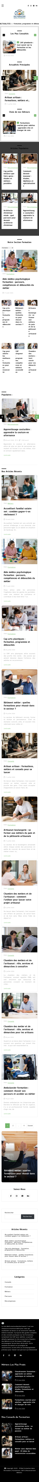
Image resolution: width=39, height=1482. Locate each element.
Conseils (12, 94)
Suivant (30, 1125)
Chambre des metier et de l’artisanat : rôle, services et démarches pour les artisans (18, 1029)
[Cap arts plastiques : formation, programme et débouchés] (6, 303)
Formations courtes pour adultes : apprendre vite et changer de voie (26, 126)
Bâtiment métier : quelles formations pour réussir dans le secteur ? (19, 316)
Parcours (8, 1296)
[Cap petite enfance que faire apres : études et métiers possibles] (10, 159)
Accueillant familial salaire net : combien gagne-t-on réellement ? (18, 511)
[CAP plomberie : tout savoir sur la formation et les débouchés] (10, 46)
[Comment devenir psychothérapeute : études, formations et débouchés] (7, 1391)
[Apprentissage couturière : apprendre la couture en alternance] (29, 198)
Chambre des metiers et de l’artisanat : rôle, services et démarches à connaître (18, 963)
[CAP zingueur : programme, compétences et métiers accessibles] (19, 346)
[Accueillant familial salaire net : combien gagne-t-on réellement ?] (19, 488)
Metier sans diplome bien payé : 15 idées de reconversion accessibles (25, 1451)
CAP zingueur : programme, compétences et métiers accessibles (19, 361)
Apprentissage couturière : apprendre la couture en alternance (29, 215)
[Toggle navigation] (3, 6)
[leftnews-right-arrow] (4, 35)
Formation (10, 274)
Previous (3, 78)
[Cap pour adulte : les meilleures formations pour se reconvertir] (6, 346)
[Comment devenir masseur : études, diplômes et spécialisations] (29, 159)
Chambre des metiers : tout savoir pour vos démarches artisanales (32, 361)
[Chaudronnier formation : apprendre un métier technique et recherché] (7, 1376)
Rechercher (9, 1212)
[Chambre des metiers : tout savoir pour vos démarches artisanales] (32, 346)
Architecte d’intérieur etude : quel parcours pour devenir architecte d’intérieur (10, 217)
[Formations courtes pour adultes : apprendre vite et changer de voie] (10, 126)
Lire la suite (7, 455)
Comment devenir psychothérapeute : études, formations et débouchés (24, 1388)
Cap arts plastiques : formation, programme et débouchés (6, 317)
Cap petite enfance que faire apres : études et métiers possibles (9, 177)
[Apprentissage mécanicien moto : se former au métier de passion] (7, 1429)
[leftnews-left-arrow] (35, 35)
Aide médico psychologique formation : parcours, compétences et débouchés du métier (18, 283)
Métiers (10, 503)
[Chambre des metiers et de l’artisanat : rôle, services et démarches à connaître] (19, 939)
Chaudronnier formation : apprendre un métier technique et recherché (25, 1374)
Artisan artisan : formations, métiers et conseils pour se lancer (17, 99)
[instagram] (31, 6)
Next (36, 78)
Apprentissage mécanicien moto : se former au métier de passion (24, 1427)
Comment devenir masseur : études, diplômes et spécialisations (29, 178)
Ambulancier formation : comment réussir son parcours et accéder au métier (19, 1090)
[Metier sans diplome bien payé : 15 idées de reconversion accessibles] (7, 1453)
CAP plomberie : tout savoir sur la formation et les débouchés (25, 46)
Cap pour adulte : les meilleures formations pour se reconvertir (6, 361)
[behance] (36, 6)
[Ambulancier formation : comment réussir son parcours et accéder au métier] (19, 1067)
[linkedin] (33, 6)
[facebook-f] (28, 6)
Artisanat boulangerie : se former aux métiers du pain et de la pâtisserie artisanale (32, 322)
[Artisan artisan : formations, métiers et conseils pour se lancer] (19, 80)
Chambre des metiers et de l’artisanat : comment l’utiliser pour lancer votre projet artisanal (18, 898)
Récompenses (13, 168)
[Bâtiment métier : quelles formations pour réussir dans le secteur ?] (35, 24)
